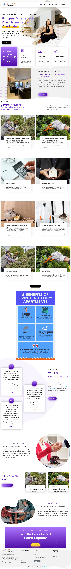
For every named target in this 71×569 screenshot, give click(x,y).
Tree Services (21, 141)
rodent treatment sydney (60, 228)
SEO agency (44, 566)
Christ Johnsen (15, 141)
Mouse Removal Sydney (24, 228)
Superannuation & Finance (59, 184)
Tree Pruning (57, 141)
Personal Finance (21, 184)
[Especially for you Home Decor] (9, 4)
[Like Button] (63, 147)
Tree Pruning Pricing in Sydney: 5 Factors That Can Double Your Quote (59, 489)
